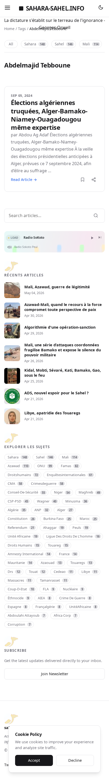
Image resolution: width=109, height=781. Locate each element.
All (11, 43)
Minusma (76, 501)
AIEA (44, 598)
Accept (34, 760)
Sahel (63, 43)
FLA (48, 589)
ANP (41, 509)
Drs (14, 571)
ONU (44, 465)
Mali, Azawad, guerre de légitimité (57, 287)
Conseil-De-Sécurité (26, 492)
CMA (15, 483)
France (67, 554)
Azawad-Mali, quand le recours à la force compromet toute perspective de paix (63, 307)
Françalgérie (47, 606)
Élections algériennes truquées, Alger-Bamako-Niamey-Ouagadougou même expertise (49, 115)
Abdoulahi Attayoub (26, 615)
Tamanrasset (53, 580)
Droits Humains (23, 545)
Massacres (19, 580)
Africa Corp (65, 615)
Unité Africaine (22, 536)
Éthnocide (18, 598)
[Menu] (7, 8)
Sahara (34, 43)
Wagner (46, 501)
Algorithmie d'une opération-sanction (60, 327)
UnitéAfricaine (82, 606)
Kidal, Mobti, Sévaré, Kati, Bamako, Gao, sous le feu (62, 373)
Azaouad (51, 562)
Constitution (21, 518)
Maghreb (89, 492)
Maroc (88, 518)
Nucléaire (73, 589)
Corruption (19, 624)
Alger (64, 509)
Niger (62, 492)
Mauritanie (20, 562)
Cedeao (63, 571)
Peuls (80, 527)
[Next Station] (99, 238)
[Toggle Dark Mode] (101, 8)
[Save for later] (82, 179)
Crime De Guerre (74, 598)
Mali (90, 43)
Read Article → (24, 179)
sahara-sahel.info (55, 8)
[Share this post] (93, 179)
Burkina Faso (57, 518)
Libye (89, 571)
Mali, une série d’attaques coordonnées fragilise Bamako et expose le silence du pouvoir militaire (62, 350)
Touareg (58, 545)
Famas (69, 465)
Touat (37, 571)
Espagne (17, 606)
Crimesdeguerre (47, 483)
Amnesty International (29, 554)
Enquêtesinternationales (69, 474)
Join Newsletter (54, 673)
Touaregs (81, 562)
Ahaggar (53, 527)
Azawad (18, 465)
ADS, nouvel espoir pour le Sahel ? (56, 393)
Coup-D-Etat (21, 589)
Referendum (21, 527)
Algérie (16, 509)
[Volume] (9, 247)
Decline (75, 760)
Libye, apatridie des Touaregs (52, 413)
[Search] (95, 215)
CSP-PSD (18, 501)
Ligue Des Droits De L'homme (72, 536)
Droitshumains (23, 474)
